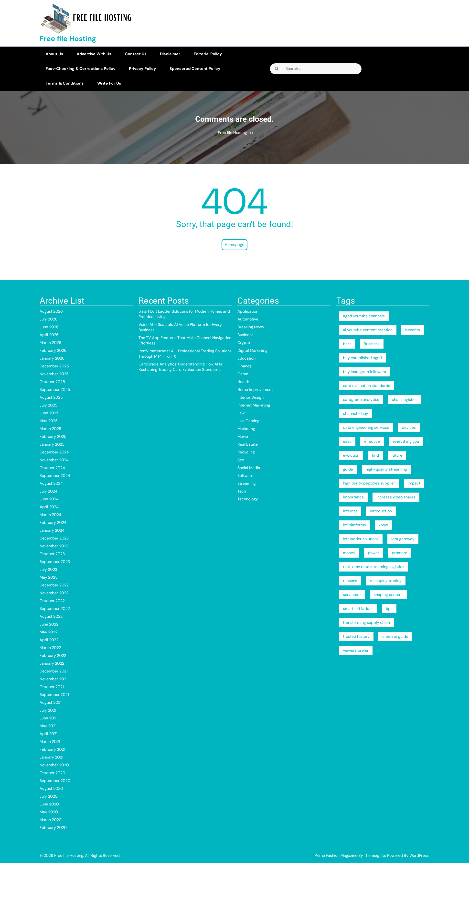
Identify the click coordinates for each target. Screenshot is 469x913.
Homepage (234, 244)
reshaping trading (386, 580)
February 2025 (53, 436)
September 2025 (55, 389)
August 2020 (51, 788)
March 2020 (51, 819)
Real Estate (247, 444)
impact (414, 483)
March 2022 (50, 647)
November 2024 (54, 459)
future (397, 455)
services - (352, 594)
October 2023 (52, 553)
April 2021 (48, 733)
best (347, 343)
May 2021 (48, 725)
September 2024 (55, 475)
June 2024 (49, 499)
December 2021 (54, 671)
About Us (54, 53)
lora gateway (403, 538)
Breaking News (250, 327)
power (373, 552)
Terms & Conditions (65, 83)
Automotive (247, 319)
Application (247, 311)
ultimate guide (395, 636)
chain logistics (404, 399)
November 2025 (54, 373)
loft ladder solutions (361, 538)
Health (243, 381)
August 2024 (51, 483)
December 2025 (54, 366)
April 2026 (49, 334)
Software (245, 475)
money (349, 552)
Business (245, 334)
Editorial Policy (208, 53)
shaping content (388, 594)
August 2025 (51, 397)
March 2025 (50, 428)
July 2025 (48, 405)
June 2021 (48, 718)
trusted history (356, 636)
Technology (247, 499)
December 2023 (54, 538)
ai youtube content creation (368, 329)
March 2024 (50, 514)
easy (347, 441)
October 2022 (52, 600)
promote (399, 552)
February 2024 (53, 522)
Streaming (246, 483)
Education (246, 358)
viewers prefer (356, 650)
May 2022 (48, 632)
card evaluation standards (366, 385)
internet (350, 511)
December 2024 (54, 452)
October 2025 (52, 381)
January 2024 (52, 530)
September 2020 (55, 780)
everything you (406, 441)
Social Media (248, 467)
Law (241, 413)
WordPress (419, 855)
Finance (244, 366)
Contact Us (136, 53)
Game (242, 373)
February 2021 (52, 749)
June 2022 (49, 624)
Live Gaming (248, 420)
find (375, 455)
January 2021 (51, 757)
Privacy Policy (142, 68)
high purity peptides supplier (369, 483)
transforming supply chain (366, 622)
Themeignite (375, 855)
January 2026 (52, 358)
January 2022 (52, 663)
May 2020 (49, 811)
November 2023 (54, 546)
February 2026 (53, 350)
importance (353, 497)
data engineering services (366, 427)
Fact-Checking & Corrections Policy (81, 68)
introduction (381, 511)
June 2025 (49, 413)
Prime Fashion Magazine (336, 855)
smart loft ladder (358, 608)
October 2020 (52, 772)
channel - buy (355, 413)
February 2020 (53, 827)
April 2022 (49, 639)
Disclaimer (170, 53)
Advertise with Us (94, 53)
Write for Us (109, 83)
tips (389, 608)
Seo (240, 459)
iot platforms (354, 525)
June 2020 (49, 804)
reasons (350, 580)
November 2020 (54, 765)
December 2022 (54, 585)
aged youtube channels (364, 316)
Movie (242, 436)
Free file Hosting (68, 38)
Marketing (246, 428)
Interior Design (250, 397)
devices (409, 427)
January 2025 (52, 444)
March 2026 (50, 342)
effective (372, 441)
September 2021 (54, 694)
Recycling (246, 452)
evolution (351, 455)
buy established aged (362, 357)
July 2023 (48, 569)
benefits (412, 329)
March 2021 (50, 741)
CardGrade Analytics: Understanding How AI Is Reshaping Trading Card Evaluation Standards (180, 367)
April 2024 (49, 506)
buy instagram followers (364, 371)
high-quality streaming (386, 469)
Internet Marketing (253, 405)
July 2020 (49, 796)
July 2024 (48, 491)
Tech (241, 491)
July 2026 (48, 319)
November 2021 (53, 679)
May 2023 (48, 577)
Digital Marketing (252, 350)
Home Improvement (255, 389)
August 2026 (51, 311)
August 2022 (51, 616)
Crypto (243, 342)
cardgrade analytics (361, 399)
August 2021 (51, 702)
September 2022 (55, 608)
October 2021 (52, 686)
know (383, 525)
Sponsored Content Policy (195, 68)
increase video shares (396, 497)
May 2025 (49, 420)
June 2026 (49, 327)
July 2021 (48, 710)
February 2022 (53, 655)
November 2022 (54, 592)
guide (348, 469)
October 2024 (52, 467)
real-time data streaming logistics (373, 566)
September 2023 (55, 561)
